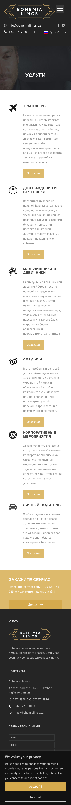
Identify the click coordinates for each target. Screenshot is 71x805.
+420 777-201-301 (21, 32)
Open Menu (60, 9)
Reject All (36, 797)
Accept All (35, 786)
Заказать (33, 173)
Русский (53, 32)
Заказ (32, 605)
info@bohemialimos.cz (25, 25)
